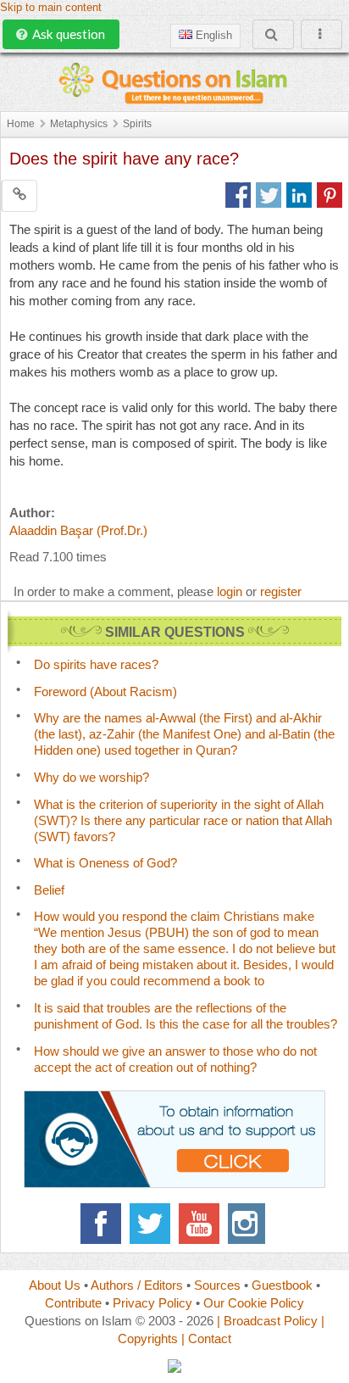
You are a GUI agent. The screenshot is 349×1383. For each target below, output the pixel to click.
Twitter (150, 1223)
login (229, 591)
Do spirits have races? (96, 664)
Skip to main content (51, 8)
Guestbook (282, 1285)
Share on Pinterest (329, 195)
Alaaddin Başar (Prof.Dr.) (78, 530)
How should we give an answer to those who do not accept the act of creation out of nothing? (175, 1059)
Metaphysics (79, 124)
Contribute (73, 1303)
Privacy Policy (152, 1303)
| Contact (206, 1338)
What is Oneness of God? (105, 863)
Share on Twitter (268, 195)
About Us (54, 1285)
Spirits (137, 124)
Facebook (100, 1223)
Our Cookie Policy (253, 1303)
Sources (217, 1285)
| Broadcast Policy (267, 1320)
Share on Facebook (238, 195)
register (281, 591)
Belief (49, 890)
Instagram (248, 1223)
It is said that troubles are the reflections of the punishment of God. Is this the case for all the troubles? (185, 1016)
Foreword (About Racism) (105, 691)
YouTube (199, 1223)
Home (21, 124)
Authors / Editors (137, 1285)
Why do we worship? (91, 777)
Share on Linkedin (299, 195)
